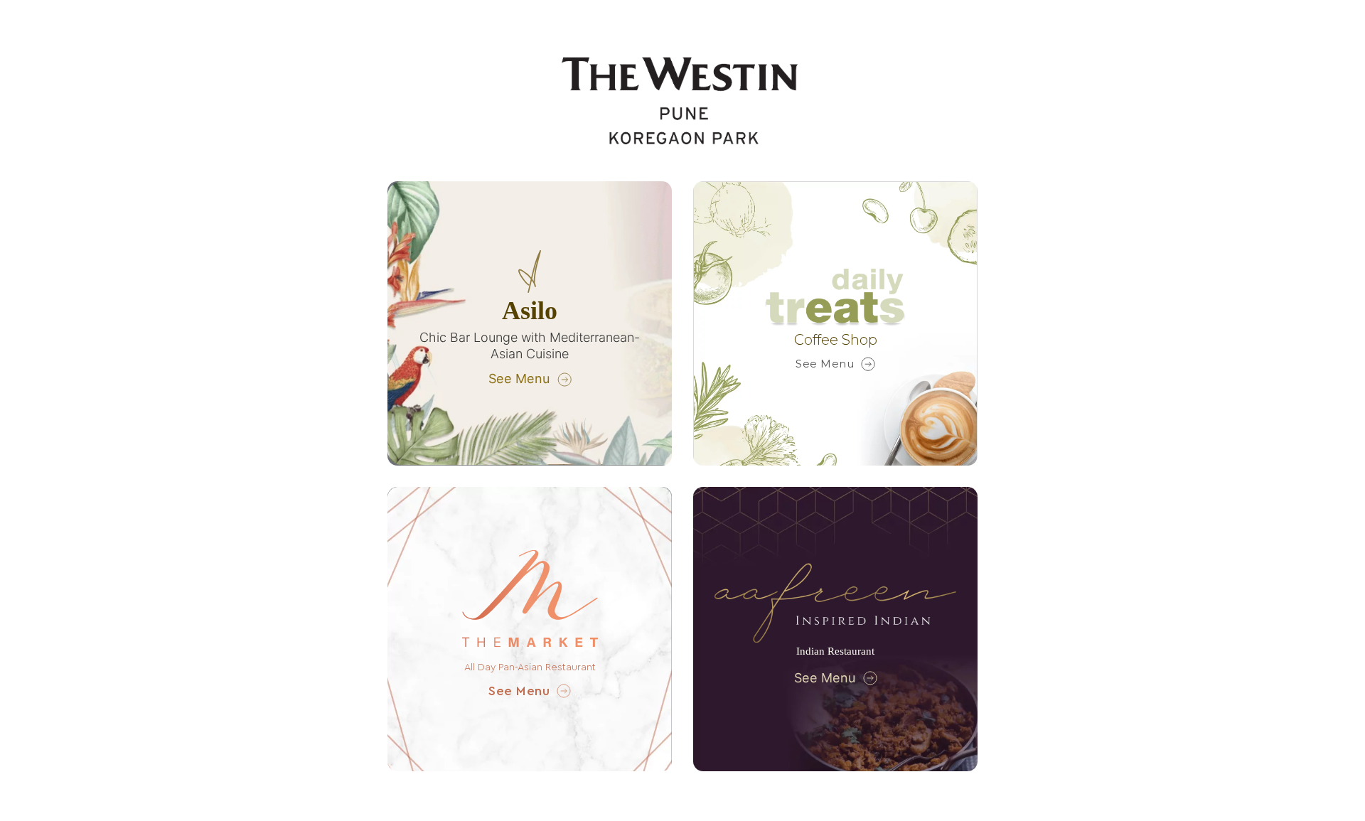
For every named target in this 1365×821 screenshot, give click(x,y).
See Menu (519, 378)
